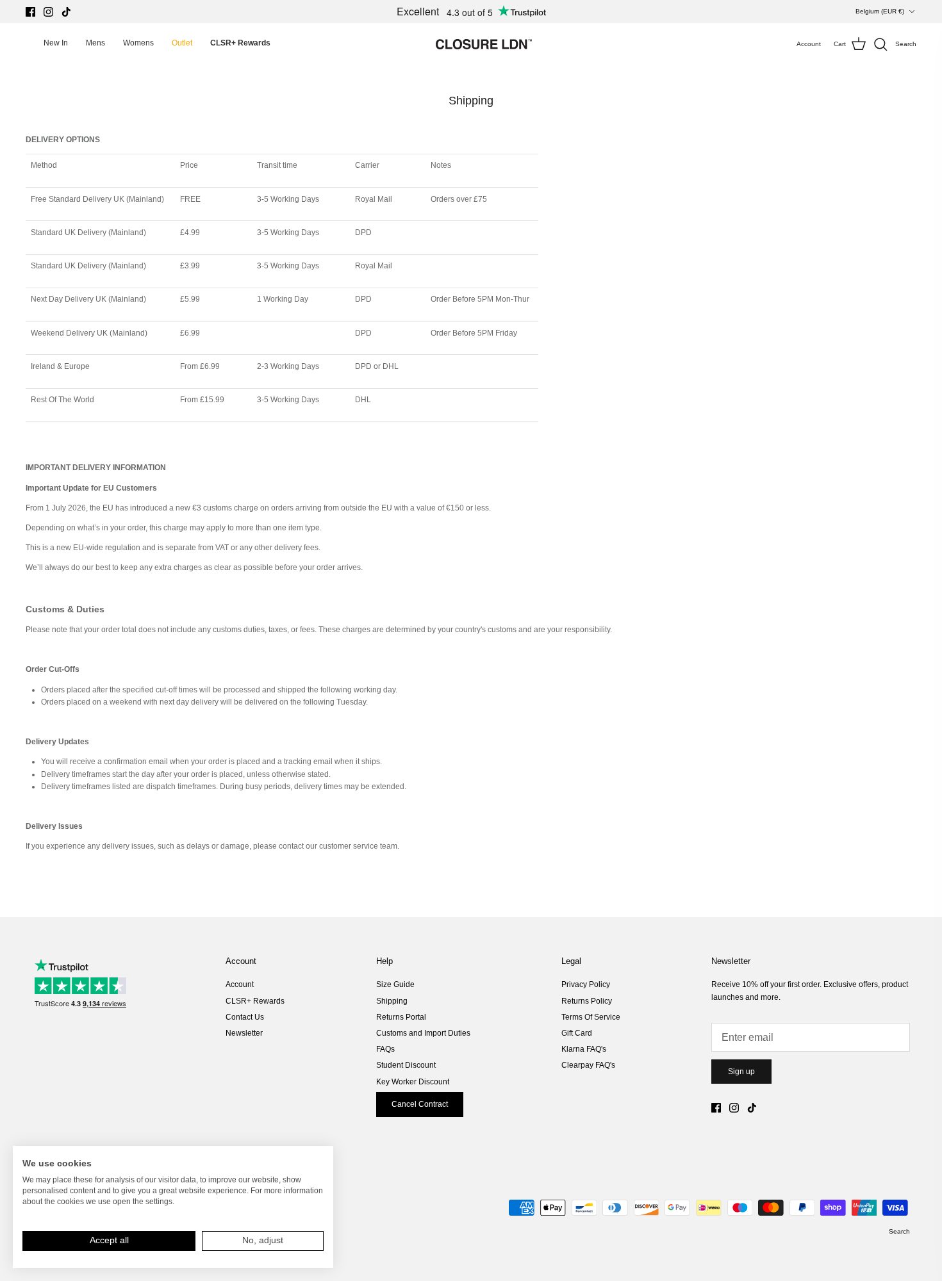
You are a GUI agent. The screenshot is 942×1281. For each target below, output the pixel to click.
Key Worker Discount (412, 1081)
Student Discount (406, 1065)
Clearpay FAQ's (588, 1065)
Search (899, 1231)
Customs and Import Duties (423, 1033)
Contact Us (245, 1017)
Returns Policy (586, 1001)
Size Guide (395, 984)
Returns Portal (401, 1017)
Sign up (741, 1071)
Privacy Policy (585, 984)
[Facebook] (30, 12)
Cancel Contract (420, 1104)
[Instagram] (48, 12)
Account (240, 984)
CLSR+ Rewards (255, 1001)
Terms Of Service (590, 1017)
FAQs (385, 1049)
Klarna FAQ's (583, 1049)
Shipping (392, 1001)
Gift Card (576, 1033)
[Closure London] (484, 44)
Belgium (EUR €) (879, 11)
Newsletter (244, 1033)
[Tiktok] (66, 12)
